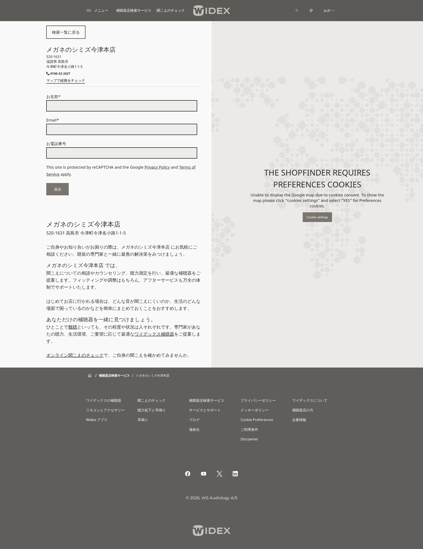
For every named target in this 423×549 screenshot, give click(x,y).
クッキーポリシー (255, 410)
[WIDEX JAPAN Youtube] (203, 473)
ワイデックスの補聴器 (103, 400)
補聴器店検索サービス (133, 10)
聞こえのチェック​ (171, 10)
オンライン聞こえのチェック (75, 355)
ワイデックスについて (309, 400)
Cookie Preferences (257, 419)
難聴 (72, 327)
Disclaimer (249, 439)
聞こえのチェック (151, 400)
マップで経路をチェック (65, 80)
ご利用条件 (249, 429)
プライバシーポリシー (258, 400)
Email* (52, 120)
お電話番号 (56, 143)
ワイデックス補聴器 (154, 334)
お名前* (53, 96)
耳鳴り (142, 419)
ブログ (194, 419)
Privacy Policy (157, 167)
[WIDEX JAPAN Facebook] (187, 473)
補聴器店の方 (302, 410)
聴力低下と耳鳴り (151, 410)
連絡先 (194, 429)
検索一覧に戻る (66, 32)
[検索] (297, 10)
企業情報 (299, 419)
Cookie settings (317, 217)
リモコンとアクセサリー (105, 410)
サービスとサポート (205, 410)
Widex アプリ (97, 419)
